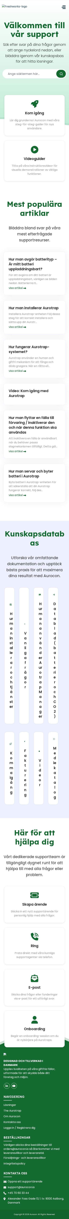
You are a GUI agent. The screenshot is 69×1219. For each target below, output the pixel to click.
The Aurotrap (12, 1111)
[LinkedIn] (7, 1086)
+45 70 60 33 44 (18, 1193)
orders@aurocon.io (16, 1149)
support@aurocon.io (21, 1187)
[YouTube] (14, 1086)
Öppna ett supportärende (25, 1181)
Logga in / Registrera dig (19, 1128)
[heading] (11, 656)
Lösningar (10, 1105)
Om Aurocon (12, 1116)
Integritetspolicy (14, 1163)
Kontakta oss (12, 1122)
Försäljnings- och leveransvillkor (25, 1158)
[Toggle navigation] (63, 7)
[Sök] (61, 74)
